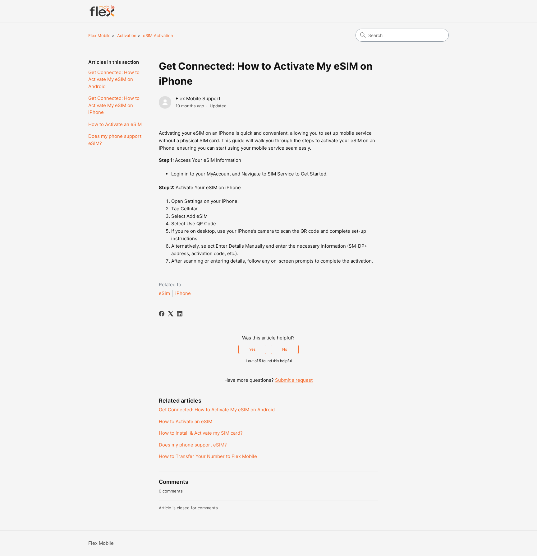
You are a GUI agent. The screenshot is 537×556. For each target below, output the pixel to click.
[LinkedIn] (179, 313)
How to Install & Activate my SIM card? (201, 433)
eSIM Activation (158, 35)
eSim (164, 293)
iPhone (183, 293)
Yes (252, 349)
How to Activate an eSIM (115, 124)
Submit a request (294, 380)
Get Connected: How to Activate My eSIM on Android (114, 79)
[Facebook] (161, 313)
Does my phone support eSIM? (114, 139)
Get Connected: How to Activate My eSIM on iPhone (114, 105)
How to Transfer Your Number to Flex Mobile (208, 456)
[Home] (102, 11)
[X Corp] (170, 313)
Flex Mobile (99, 35)
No (284, 349)
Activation (126, 35)
